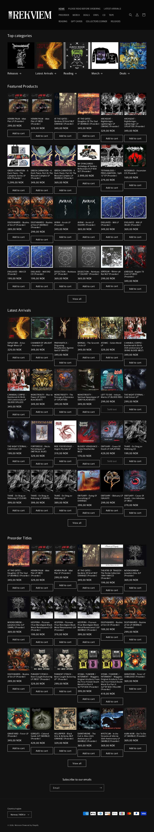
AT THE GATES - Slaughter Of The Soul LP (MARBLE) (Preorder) (88, 121)
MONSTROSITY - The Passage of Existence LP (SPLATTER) (64, 397)
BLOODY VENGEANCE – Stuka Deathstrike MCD (88, 449)
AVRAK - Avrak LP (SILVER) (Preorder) (86, 223)
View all (77, 298)
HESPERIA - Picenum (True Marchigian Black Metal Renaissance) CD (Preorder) (41, 626)
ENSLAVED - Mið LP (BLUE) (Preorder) (133, 223)
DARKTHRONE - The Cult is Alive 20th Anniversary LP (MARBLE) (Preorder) (87, 737)
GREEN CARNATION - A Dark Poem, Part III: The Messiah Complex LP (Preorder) (42, 174)
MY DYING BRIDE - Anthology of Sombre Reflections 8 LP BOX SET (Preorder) (87, 167)
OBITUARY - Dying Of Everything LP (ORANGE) (87, 498)
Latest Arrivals (44, 73)
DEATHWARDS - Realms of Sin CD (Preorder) (112, 623)
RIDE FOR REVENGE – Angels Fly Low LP (64, 447)
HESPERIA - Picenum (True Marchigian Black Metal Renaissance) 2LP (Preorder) (65, 626)
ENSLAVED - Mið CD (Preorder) (17, 273)
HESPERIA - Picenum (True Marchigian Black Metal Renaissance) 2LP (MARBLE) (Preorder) (89, 626)
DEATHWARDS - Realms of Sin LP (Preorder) (18, 223)
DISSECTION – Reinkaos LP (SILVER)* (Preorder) (89, 273)
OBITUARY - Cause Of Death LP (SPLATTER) (110, 447)
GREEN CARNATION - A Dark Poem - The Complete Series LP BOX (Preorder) (18, 174)
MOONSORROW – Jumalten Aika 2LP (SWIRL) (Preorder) (16, 625)
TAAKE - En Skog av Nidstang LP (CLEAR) (17, 497)
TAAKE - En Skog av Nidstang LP (63, 497)
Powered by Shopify (30, 825)
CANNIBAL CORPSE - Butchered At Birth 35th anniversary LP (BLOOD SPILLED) (17, 398)
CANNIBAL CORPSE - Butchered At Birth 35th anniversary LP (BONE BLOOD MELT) (133, 347)
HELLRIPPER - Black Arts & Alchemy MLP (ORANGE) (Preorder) (64, 736)
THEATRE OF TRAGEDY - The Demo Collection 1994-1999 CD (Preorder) (112, 574)
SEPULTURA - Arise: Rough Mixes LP (16, 344)
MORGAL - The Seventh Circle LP (88, 344)
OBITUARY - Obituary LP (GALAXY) (112, 497)
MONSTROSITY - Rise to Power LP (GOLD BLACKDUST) (42, 397)
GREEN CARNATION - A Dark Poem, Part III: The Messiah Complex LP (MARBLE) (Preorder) (65, 174)
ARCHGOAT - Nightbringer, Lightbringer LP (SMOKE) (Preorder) (110, 122)
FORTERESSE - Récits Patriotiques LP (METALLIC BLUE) (40, 449)
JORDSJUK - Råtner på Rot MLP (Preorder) (111, 272)
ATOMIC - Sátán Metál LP (111, 344)
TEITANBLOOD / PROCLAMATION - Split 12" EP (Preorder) (111, 173)
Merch (95, 73)
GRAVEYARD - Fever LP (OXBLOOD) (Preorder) (134, 675)
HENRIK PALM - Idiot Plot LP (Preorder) (17, 120)
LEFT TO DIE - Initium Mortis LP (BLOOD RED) (112, 396)
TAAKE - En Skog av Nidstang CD (133, 447)
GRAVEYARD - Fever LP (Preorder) (18, 735)
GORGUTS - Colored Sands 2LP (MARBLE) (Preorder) (40, 736)
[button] (130, 15)
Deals (123, 73)
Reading (69, 73)
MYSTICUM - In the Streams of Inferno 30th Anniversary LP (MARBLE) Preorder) (110, 737)
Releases (13, 73)
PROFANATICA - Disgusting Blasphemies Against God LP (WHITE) (64, 347)
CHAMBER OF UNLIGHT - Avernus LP (41, 344)
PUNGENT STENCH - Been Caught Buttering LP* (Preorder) (65, 677)
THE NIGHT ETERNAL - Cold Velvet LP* (134, 396)
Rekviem (18, 825)
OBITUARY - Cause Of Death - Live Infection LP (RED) (134, 498)
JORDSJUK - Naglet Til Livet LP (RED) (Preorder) (134, 274)
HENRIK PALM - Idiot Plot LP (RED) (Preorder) (40, 121)
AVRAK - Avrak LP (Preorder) (62, 223)
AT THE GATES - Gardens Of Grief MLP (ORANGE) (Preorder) (64, 121)
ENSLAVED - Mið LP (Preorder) (110, 223)
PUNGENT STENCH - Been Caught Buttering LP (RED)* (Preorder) (41, 677)
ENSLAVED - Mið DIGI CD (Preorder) (40, 273)
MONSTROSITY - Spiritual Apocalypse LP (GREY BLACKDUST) (88, 397)
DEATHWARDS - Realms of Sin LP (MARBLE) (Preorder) (41, 225)
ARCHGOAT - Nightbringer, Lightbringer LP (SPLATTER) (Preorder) (134, 122)
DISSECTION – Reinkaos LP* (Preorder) (65, 273)
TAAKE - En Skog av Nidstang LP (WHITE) (40, 497)
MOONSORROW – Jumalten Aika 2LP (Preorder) (132, 573)
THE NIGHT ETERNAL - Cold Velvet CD (18, 447)
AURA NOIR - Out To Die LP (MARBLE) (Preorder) (135, 735)
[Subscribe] (100, 787)
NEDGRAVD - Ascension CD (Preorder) (135, 171)
